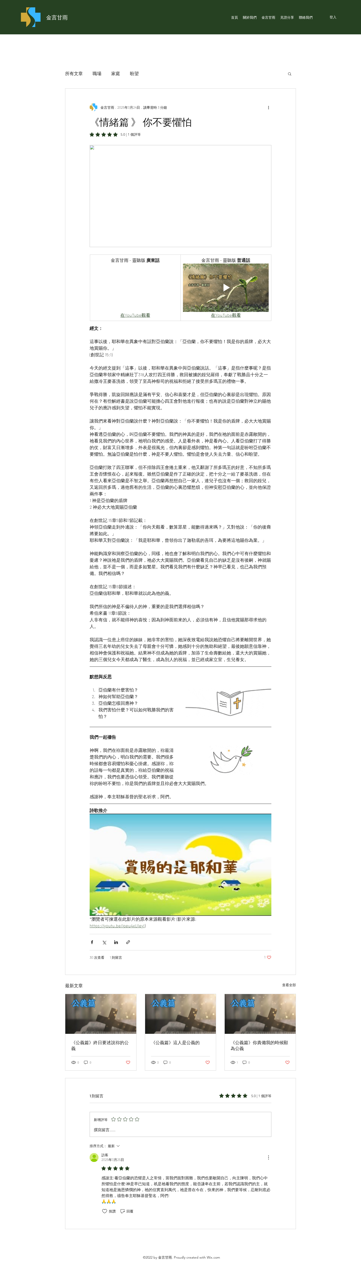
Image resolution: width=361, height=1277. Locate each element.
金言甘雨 (57, 17)
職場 (97, 73)
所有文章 (74, 73)
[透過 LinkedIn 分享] (116, 942)
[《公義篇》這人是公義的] (180, 1014)
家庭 (115, 73)
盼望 (134, 73)
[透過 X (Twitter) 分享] (104, 942)
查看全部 (289, 985)
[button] (289, 74)
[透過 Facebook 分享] (92, 942)
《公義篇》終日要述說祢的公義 (100, 1045)
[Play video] (226, 288)
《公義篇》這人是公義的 (175, 1042)
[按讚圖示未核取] (104, 1211)
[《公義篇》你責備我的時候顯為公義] (260, 1014)
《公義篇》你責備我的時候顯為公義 (259, 1045)
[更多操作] (268, 107)
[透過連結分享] (128, 942)
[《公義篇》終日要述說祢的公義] (100, 1014)
